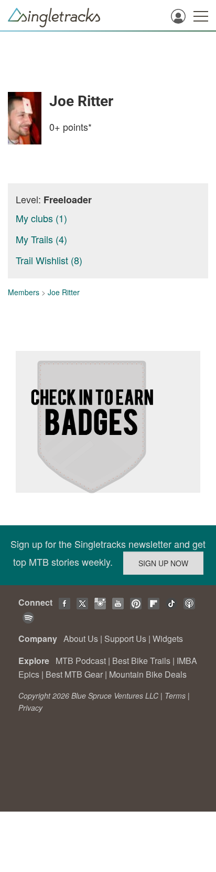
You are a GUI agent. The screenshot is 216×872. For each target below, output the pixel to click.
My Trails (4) (41, 239)
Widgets (168, 638)
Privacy (30, 707)
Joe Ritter (64, 292)
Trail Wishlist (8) (49, 260)
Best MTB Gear (74, 674)
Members (23, 292)
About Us (80, 638)
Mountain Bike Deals (148, 674)
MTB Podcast (81, 661)
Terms (175, 695)
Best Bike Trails (141, 661)
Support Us (125, 638)
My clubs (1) (41, 218)
